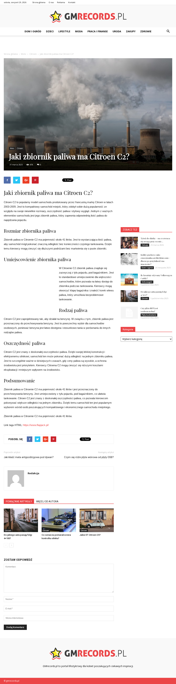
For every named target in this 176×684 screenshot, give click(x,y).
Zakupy (130, 31)
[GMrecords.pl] (88, 16)
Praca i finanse (97, 31)
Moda (79, 31)
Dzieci (50, 31)
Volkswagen (147, 282)
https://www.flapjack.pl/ (36, 425)
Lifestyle (64, 31)
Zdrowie (145, 31)
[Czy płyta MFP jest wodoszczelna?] (129, 313)
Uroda (117, 31)
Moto (12, 148)
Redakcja (33, 473)
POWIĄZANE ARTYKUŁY (19, 501)
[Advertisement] (88, 45)
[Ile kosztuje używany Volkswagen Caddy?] (129, 280)
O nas (51, 2)
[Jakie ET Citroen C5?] (97, 520)
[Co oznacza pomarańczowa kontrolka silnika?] (59, 520)
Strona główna (38, 2)
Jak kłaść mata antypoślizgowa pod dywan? (29, 457)
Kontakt (71, 2)
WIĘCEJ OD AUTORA (47, 501)
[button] (168, 31)
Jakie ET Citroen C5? (90, 535)
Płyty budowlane (149, 315)
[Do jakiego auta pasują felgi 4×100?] (21, 520)
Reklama (61, 2)
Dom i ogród (33, 31)
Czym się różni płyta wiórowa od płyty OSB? (89, 457)
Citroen (20, 148)
